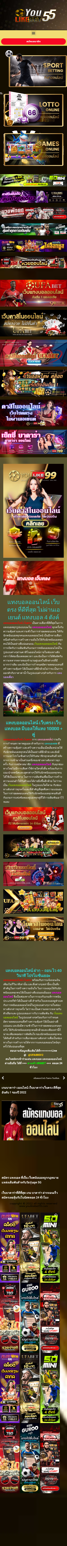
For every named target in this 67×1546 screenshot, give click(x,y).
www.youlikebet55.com (33, 1206)
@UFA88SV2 (35, 1054)
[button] (33, 33)
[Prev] (18, 1078)
